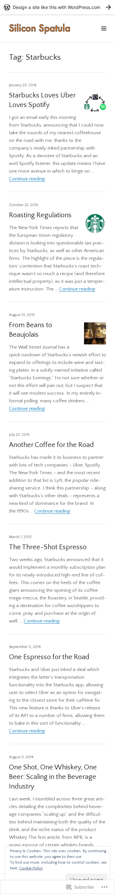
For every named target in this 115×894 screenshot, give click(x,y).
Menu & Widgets (103, 35)
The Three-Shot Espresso (48, 547)
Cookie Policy (31, 868)
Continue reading (27, 178)
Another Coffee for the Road (51, 445)
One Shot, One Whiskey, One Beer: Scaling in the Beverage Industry (53, 776)
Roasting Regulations (40, 215)
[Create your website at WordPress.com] (57, 7)
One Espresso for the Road (49, 657)
